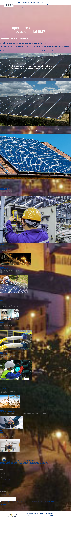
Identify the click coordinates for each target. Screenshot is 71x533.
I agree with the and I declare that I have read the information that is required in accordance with (27, 501)
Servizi (29, 2)
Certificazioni (36, 2)
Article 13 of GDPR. (50, 501)
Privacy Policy (10, 501)
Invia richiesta (4, 504)
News (42, 2)
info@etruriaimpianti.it (31, 515)
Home (19, 2)
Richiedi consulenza (59, 5)
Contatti (21, 7)
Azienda (25, 2)
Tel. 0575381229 (49, 513)
